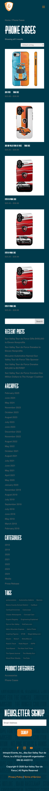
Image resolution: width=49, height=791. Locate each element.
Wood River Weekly (13, 658)
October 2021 (12, 451)
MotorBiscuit (27, 639)
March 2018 (11, 523)
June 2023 (10, 426)
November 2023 (13, 407)
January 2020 (11, 484)
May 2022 (10, 446)
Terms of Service (32, 776)
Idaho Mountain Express (15, 629)
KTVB (23, 634)
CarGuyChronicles (13, 610)
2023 (7, 569)
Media (8, 578)
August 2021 (11, 455)
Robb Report (23, 644)
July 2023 (9, 422)
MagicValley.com (34, 634)
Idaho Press (31, 629)
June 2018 (10, 514)
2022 (7, 564)
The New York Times (25, 648)
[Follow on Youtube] (31, 748)
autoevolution (11, 600)
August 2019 (11, 494)
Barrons (39, 600)
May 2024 (10, 402)
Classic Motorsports (13, 615)
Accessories (11, 675)
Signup (24, 733)
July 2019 (9, 499)
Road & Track (11, 644)
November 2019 (13, 489)
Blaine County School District (17, 605)
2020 (7, 554)
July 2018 (9, 509)
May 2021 (10, 470)
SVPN (33, 644)
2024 (7, 573)
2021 (7, 559)
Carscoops (27, 610)
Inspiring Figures (12, 634)
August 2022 (11, 441)
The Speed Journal (13, 653)
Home (7, 20)
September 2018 (13, 504)
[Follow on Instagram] (24, 748)
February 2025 (12, 393)
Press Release (12, 583)
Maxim (8, 639)
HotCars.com (27, 624)
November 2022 (13, 436)
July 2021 (9, 460)
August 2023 (11, 417)
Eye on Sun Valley (12, 624)
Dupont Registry (12, 619)
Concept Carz (29, 615)
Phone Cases (11, 680)
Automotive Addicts (26, 600)
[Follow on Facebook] (17, 748)
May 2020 (10, 480)
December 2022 (13, 431)
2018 (7, 544)
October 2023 (12, 412)
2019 (7, 549)
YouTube (26, 658)
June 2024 (10, 397)
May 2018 (10, 518)
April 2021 (10, 475)
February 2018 (12, 528)
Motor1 (16, 639)
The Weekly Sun (29, 653)
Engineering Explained (29, 619)
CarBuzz (34, 605)
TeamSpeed (10, 648)
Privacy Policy (15, 776)
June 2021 (10, 465)
